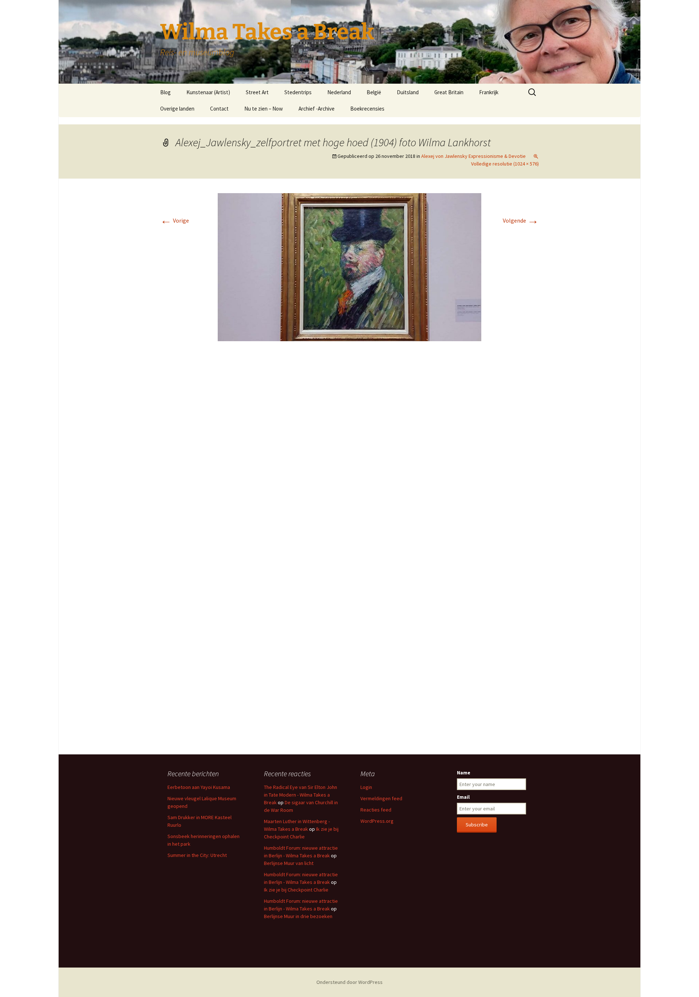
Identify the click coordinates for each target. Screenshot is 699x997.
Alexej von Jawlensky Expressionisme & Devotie (473, 156)
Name (463, 772)
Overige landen (177, 108)
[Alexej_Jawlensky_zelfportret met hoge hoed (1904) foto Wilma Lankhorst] (349, 266)
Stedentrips (298, 92)
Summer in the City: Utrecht (197, 855)
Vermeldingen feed (381, 798)
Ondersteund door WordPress (349, 982)
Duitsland (408, 92)
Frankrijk (488, 92)
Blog (165, 92)
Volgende (521, 220)
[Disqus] (349, 455)
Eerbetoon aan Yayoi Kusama (198, 787)
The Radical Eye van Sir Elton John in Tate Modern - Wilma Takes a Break (300, 795)
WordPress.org (377, 821)
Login (366, 787)
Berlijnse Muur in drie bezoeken (298, 916)
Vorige (174, 220)
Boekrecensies (367, 108)
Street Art (257, 92)
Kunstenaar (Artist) (208, 92)
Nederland (339, 92)
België (374, 92)
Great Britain (448, 92)
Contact (219, 108)
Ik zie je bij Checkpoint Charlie (296, 889)
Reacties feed (375, 809)
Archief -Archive (317, 108)
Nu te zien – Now (263, 108)
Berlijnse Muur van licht (288, 863)
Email (463, 797)
